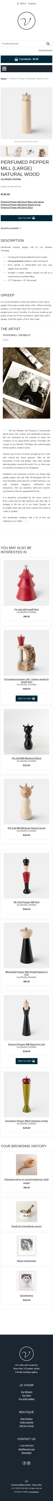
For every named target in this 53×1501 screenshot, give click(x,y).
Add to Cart (25, 218)
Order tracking (26, 1422)
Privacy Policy (37, 1485)
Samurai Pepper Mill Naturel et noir (26, 1044)
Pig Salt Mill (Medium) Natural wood (26, 828)
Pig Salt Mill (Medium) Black (26, 758)
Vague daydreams (26, 1261)
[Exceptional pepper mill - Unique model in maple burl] (26, 653)
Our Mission (26, 1392)
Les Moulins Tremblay (11, 179)
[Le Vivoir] (26, 21)
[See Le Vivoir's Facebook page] (24, 1463)
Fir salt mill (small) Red (27, 609)
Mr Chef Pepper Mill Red (26, 902)
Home (3, 78)
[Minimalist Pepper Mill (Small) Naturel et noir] (26, 945)
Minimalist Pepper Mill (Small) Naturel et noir (26, 973)
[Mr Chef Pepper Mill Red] (26, 875)
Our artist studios (26, 1399)
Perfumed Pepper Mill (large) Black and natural (22, 202)
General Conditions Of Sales (21, 1485)
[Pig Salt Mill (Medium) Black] (26, 732)
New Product (26, 1419)
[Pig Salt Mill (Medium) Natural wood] (26, 801)
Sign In (23, 3)
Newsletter (27, 1453)
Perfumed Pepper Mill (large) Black (17, 207)
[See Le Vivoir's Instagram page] (28, 1463)
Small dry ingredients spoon (26, 1226)
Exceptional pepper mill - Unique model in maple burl (26, 680)
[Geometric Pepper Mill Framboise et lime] (26, 1094)
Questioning (26, 1295)
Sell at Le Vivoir (26, 1426)
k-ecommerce (34, 1492)
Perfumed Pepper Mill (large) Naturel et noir (21, 204)
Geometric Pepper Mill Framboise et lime (26, 1121)
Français (32, 3)
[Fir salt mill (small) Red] (26, 583)
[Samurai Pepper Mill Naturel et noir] (26, 1018)
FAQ (26, 1481)
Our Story (26, 1395)
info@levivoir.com (26, 1449)
